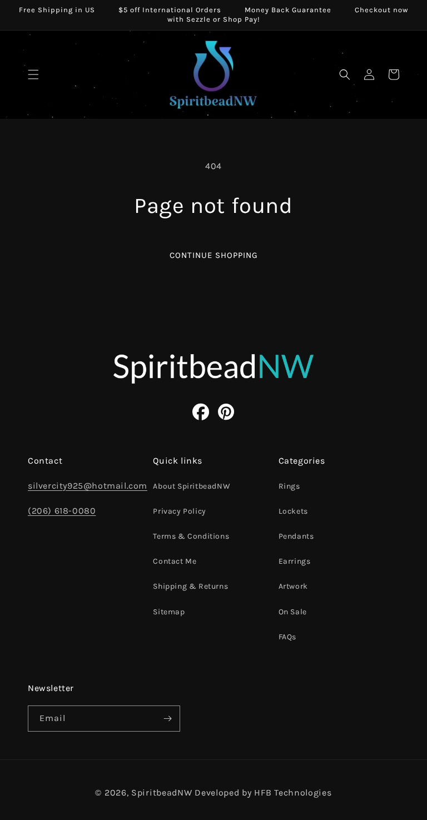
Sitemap (169, 612)
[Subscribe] (167, 718)
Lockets (293, 511)
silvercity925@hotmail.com (87, 485)
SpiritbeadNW (161, 792)
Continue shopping (214, 255)
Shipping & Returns (190, 586)
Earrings (295, 561)
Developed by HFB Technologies (263, 792)
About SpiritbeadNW (191, 486)
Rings (289, 486)
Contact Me (174, 561)
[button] (33, 74)
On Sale (293, 612)
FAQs (287, 637)
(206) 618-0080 (62, 510)
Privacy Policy (179, 511)
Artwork (293, 586)
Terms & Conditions (191, 536)
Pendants (296, 536)
